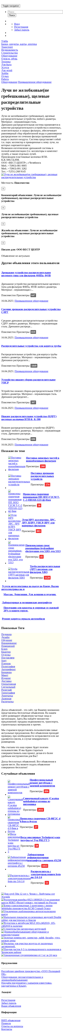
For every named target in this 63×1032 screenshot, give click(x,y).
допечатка (7, 695)
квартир (6, 651)
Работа (5, 79)
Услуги (5, 67)
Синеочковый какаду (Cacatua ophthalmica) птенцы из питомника (41, 801)
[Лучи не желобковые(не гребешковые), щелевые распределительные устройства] (31, 177)
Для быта (6, 64)
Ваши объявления (11, 1006)
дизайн (5, 637)
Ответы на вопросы (12, 1026)
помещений (8, 646)
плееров (6, 663)
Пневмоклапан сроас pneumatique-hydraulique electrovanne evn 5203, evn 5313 (43, 548)
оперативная (8, 684)
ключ (4, 649)
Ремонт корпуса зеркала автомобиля (23, 618)
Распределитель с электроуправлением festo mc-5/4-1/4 (46, 874)
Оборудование (9, 55)
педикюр (6, 634)
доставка (6, 681)
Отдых (5, 76)
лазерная (6, 698)
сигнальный (8, 687)
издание (6, 678)
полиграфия (8, 666)
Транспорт (7, 47)
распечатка (7, 701)
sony (4, 660)
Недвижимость (9, 50)
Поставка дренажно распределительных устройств (42, 476)
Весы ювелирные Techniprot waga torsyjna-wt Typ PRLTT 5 (40, 839)
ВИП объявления (10, 1020)
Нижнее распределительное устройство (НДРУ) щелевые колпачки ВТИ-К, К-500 (29, 418)
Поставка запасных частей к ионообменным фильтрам (42, 459)
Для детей (6, 70)
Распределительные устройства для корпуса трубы (31, 346)
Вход (17, 24)
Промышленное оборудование (35, 82)
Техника (5, 61)
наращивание (9, 643)
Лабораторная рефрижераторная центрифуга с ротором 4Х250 (44, 857)
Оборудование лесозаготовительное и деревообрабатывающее (22, 978)
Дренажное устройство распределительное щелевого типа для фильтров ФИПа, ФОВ (26, 274)
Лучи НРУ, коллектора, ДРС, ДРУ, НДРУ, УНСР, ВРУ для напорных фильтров (39, 522)
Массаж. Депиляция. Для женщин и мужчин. (30, 594)
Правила (6, 1023)
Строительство (9, 52)
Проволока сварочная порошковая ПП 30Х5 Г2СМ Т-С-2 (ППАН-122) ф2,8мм (41, 497)
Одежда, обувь (9, 58)
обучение (6, 640)
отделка (5, 654)
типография (8, 692)
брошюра (6, 672)
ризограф (6, 689)
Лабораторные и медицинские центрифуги (27, 602)
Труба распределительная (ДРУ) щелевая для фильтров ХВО (45, 569)
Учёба (4, 41)
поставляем (7, 657)
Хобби (4, 73)
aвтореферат (8, 669)
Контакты (6, 1029)
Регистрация (21, 26)
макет (4, 675)
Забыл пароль (21, 29)
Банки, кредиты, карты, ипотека (19, 44)
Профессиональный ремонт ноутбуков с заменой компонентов (42, 783)
